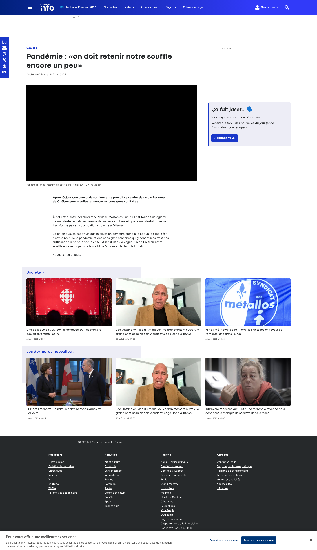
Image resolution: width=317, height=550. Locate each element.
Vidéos (129, 7)
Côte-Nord (167, 501)
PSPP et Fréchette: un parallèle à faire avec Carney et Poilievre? (63, 411)
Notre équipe (56, 461)
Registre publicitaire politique (234, 466)
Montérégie (167, 510)
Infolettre (222, 488)
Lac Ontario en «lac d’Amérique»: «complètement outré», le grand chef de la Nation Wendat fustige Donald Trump (157, 332)
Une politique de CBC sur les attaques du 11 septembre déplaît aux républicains (63, 332)
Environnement (113, 470)
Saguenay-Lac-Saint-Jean (176, 527)
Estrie (164, 479)
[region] (158, 540)
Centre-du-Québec (172, 470)
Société (31, 48)
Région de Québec (172, 519)
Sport (108, 501)
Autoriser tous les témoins (258, 540)
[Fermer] (311, 540)
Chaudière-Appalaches (174, 475)
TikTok (52, 488)
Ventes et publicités (228, 479)
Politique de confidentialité (233, 470)
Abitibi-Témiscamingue (174, 461)
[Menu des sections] (30, 7)
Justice (109, 479)
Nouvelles (110, 7)
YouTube (53, 483)
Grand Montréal (170, 483)
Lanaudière (167, 488)
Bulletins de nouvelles (61, 466)
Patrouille (110, 483)
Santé (108, 488)
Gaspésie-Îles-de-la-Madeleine (179, 523)
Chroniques (149, 7)
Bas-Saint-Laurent (172, 466)
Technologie (112, 505)
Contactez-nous (226, 461)
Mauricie (166, 492)
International (112, 475)
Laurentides (168, 505)
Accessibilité (224, 483)
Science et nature (115, 492)
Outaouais (167, 514)
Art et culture (112, 461)
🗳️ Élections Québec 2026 (78, 7)
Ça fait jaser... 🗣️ (232, 110)
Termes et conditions (229, 475)
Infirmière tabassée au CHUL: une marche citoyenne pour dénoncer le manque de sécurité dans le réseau (245, 411)
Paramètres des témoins (62, 492)
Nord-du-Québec (171, 497)
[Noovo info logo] (47, 7)
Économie (110, 466)
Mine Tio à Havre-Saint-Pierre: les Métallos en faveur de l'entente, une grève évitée (243, 332)
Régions (170, 7)
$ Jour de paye (193, 7)
